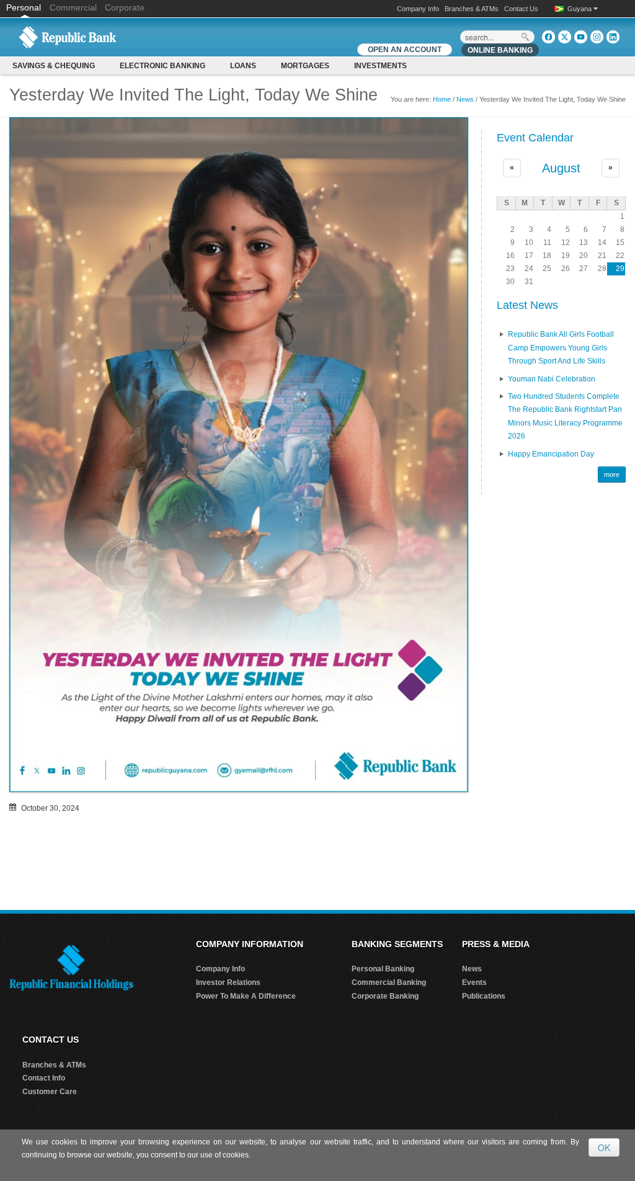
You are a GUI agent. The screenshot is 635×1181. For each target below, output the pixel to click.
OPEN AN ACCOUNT (405, 49)
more (611, 474)
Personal (24, 7)
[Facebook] (548, 36)
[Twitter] (564, 36)
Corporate (124, 7)
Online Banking (500, 50)
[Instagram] (596, 36)
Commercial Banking (389, 982)
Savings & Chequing (53, 65)
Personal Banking (383, 969)
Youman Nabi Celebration (551, 379)
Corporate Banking (385, 996)
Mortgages (305, 65)
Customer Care (49, 1091)
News (465, 99)
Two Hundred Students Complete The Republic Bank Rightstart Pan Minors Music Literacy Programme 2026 (565, 416)
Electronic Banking (162, 65)
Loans (243, 65)
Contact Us (521, 8)
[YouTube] (580, 36)
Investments (380, 65)
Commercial (73, 7)
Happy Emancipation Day (551, 454)
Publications (483, 996)
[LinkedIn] (612, 36)
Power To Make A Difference (246, 996)
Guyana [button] (580, 8)
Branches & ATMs (472, 8)
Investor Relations (228, 982)
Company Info (418, 8)
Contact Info (43, 1078)
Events (474, 982)
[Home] (68, 36)
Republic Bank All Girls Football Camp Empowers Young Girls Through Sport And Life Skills (561, 347)
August (561, 168)
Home (442, 99)
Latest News (527, 305)
